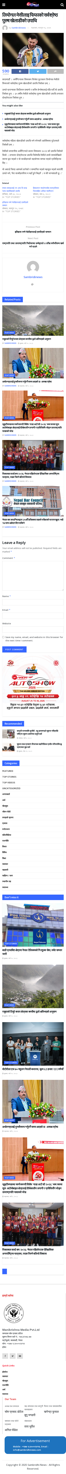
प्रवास (4, 823)
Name (6, 596)
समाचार (5, 863)
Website (6, 623)
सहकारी (5, 869)
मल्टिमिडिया (6, 834)
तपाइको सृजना (7, 817)
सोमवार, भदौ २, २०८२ (24, 738)
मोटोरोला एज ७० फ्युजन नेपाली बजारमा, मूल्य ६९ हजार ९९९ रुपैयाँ (33, 1069)
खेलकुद (5, 805)
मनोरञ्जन (6, 829)
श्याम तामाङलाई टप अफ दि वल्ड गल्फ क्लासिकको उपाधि (14, 189)
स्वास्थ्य (5, 887)
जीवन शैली (6, 811)
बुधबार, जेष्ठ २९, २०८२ (25, 751)
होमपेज (5, 1371)
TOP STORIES (9, 776)
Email (6, 609)
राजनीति (5, 840)
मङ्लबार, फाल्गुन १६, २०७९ (41, 27)
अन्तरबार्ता (6, 794)
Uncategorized (11, 788)
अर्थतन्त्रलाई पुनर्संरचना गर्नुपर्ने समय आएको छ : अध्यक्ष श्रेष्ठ (28, 119)
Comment (8, 558)
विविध (4, 852)
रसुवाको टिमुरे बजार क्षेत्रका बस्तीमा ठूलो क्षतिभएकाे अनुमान (27, 113)
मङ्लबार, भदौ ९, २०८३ (26, 386)
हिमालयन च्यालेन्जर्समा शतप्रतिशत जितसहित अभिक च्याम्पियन (46, 189)
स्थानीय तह (6, 881)
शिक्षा (4, 858)
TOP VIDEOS (8, 782)
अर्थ (3, 800)
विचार (4, 846)
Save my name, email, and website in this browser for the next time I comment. (34, 639)
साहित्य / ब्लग (7, 875)
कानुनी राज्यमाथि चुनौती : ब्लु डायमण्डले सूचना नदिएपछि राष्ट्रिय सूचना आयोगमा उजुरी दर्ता (37, 732)
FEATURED (9, 332)
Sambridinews (19, 27)
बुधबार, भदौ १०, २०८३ (26, 343)
